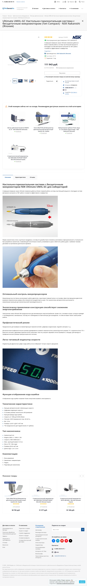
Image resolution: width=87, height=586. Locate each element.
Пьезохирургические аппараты (41, 535)
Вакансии (5, 545)
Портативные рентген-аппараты (42, 556)
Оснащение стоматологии (40, 526)
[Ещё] (82, 8)
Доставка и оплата (9, 525)
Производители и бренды (8, 529)
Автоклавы (38, 530)
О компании (23, 525)
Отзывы (5, 542)
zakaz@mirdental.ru (60, 556)
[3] (48, 37)
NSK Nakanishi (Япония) (64, 53)
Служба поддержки (24, 533)
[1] (45, 37)
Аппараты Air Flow (40, 551)
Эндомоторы (39, 545)
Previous (10, 81)
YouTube (62, 540)
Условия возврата (24, 538)
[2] (47, 37)
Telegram (57, 540)
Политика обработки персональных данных (9, 533)
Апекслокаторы (39, 542)
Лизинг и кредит (24, 535)
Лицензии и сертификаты (6, 539)
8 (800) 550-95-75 (69, 87)
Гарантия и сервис (24, 528)
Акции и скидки (23, 531)
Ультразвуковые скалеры (40, 548)
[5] (52, 37)
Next (35, 81)
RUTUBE (70, 540)
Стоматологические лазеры (41, 539)
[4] (50, 37)
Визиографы (39, 553)
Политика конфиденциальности (65, 583)
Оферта (5, 536)
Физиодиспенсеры (40, 532)
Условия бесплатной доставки (25, 541)
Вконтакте (53, 540)
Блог (4, 547)
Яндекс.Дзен (66, 540)
